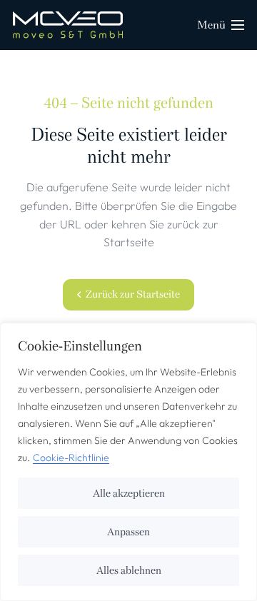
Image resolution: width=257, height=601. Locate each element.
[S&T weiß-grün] (68, 25)
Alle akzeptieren (129, 493)
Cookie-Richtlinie (71, 457)
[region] (128, 462)
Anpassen (128, 531)
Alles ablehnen (128, 570)
